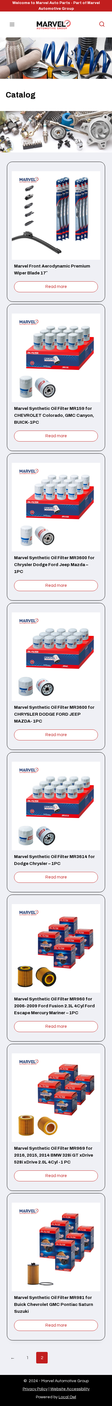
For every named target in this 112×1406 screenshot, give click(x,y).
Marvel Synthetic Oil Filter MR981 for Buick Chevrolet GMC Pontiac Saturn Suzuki (53, 1304)
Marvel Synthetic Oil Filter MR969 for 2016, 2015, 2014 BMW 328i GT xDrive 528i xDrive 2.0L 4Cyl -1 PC (53, 1155)
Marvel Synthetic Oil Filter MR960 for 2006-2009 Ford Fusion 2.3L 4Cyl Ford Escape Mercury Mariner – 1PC (54, 1006)
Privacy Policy (35, 1389)
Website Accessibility (70, 1389)
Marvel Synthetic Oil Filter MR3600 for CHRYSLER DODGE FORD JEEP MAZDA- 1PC (54, 714)
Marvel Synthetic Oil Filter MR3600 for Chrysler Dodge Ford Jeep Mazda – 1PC (54, 564)
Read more (56, 286)
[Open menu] (12, 24)
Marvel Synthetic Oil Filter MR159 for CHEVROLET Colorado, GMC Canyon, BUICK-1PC (54, 415)
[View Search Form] (99, 24)
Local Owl (67, 1397)
